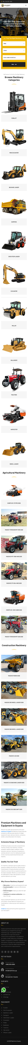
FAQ (4, 989)
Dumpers (6, 1015)
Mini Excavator (7, 1010)
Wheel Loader (7, 1032)
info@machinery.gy (11, 970)
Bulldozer (6, 1025)
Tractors (5, 1027)
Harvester (6, 1030)
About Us (6, 987)
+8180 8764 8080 (10, 964)
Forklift (5, 1008)
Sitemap (5, 997)
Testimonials (7, 992)
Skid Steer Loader (8, 1017)
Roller (5, 1022)
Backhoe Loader (8, 1013)
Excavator (6, 1020)
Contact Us (6, 994)
